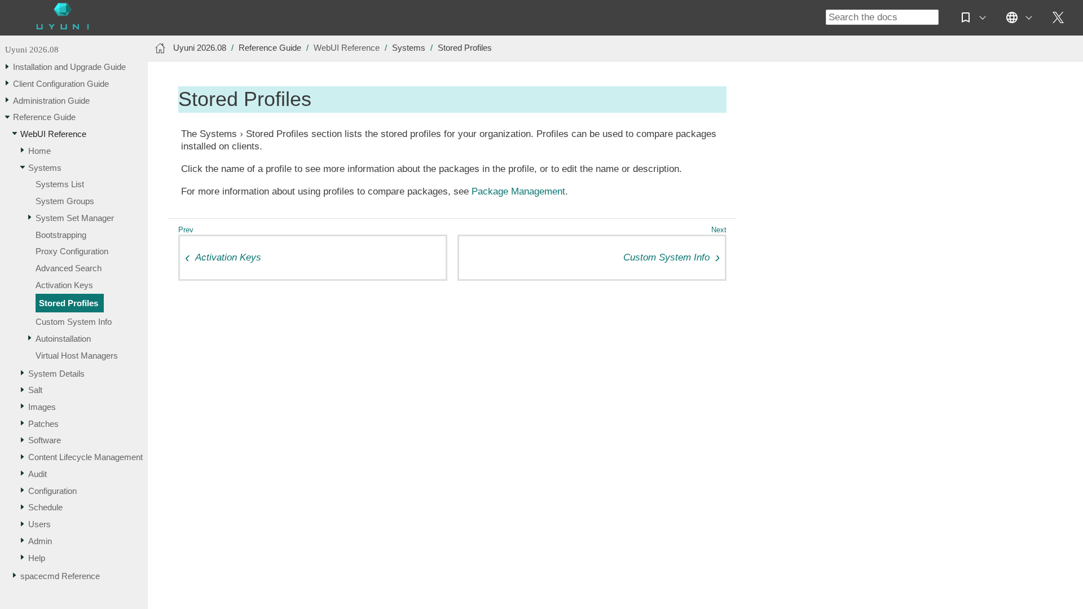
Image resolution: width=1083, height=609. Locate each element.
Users (39, 524)
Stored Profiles (68, 303)
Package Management (518, 191)
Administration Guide (51, 100)
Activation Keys (64, 285)
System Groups (65, 201)
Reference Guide (44, 117)
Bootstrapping (61, 235)
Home (39, 151)
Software (44, 440)
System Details (56, 373)
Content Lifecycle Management (85, 457)
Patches (43, 424)
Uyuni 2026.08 (32, 49)
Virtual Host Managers (77, 355)
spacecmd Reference (60, 576)
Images (42, 407)
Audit (37, 474)
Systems (44, 168)
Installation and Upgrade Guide (69, 67)
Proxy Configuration (72, 251)
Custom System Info (74, 321)
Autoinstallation (63, 338)
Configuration (52, 491)
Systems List (60, 184)
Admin (40, 541)
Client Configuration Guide (61, 84)
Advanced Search (69, 268)
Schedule (45, 507)
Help (36, 558)
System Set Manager (75, 218)
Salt (35, 390)
